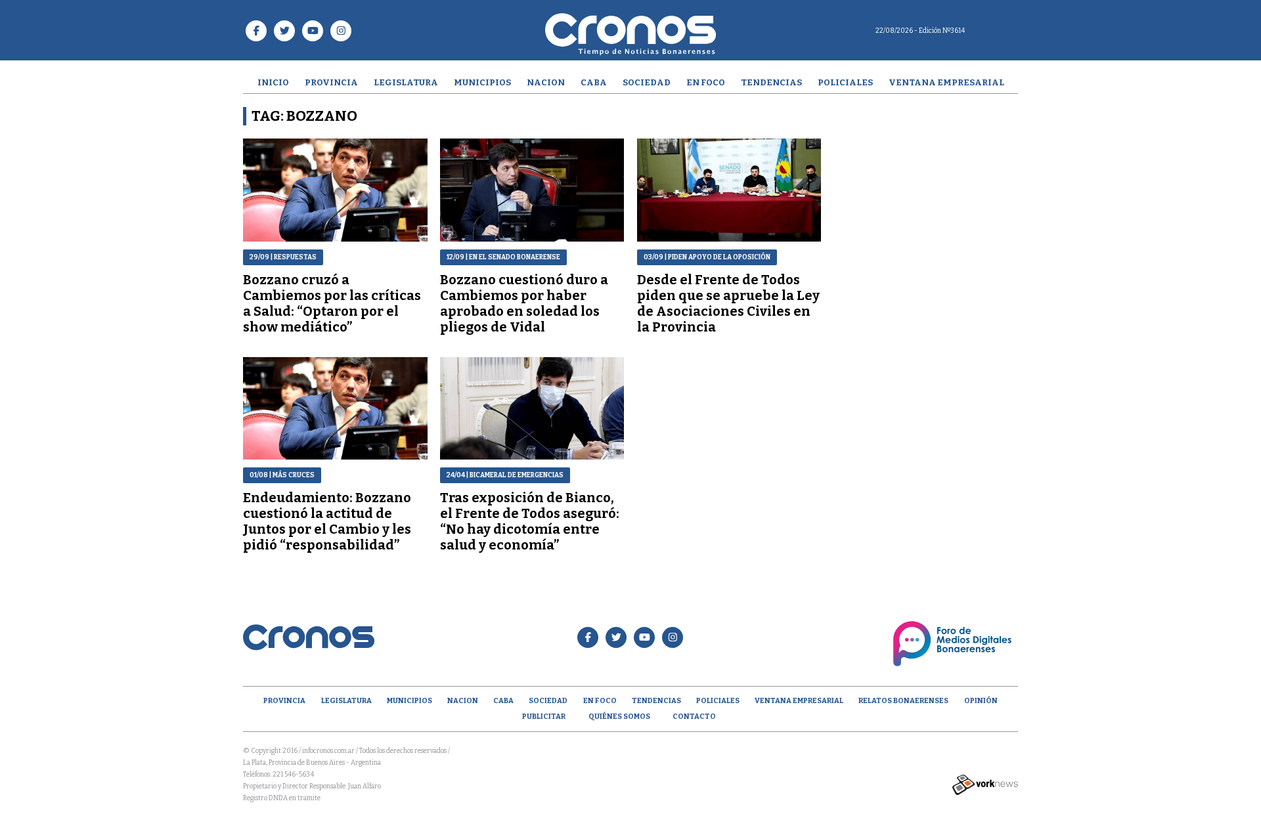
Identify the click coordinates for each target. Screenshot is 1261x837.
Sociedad (647, 82)
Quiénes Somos (619, 716)
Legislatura (406, 82)
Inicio (273, 82)
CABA (594, 82)
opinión (981, 701)
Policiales (845, 82)
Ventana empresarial (946, 82)
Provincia (331, 82)
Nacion (546, 82)
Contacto (694, 716)
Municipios (482, 82)
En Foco (705, 82)
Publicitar (543, 716)
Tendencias (771, 82)
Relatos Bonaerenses (903, 701)
